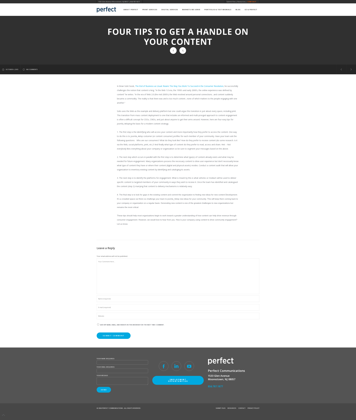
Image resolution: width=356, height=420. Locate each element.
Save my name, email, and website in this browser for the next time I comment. (132, 325)
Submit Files (231, 2)
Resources (241, 2)
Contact (251, 2)
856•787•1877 (135, 2)
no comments (32, 69)
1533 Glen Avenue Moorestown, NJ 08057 (113, 2)
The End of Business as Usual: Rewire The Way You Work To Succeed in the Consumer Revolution (179, 86)
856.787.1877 (215, 386)
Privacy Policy (253, 408)
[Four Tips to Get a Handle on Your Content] (173, 50)
